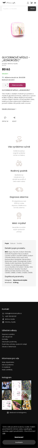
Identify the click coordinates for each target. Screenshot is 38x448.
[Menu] (35, 2)
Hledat (32, 9)
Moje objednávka (8, 362)
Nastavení (19, 437)
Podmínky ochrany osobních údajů (14, 344)
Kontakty (5, 339)
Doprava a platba (8, 334)
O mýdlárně (6, 367)
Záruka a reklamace (9, 347)
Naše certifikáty (7, 370)
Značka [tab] (19, 243)
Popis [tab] (7, 243)
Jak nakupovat (7, 337)
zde (3, 433)
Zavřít (14, 115)
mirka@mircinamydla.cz (13, 313)
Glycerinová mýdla (20, 280)
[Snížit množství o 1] (7, 86)
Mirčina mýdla (10, 319)
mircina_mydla (10, 322)
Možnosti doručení (8, 80)
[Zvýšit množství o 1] (7, 84)
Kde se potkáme (7, 365)
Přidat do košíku (17, 85)
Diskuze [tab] (12, 243)
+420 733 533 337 (10, 316)
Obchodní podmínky (9, 342)
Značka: (10, 64)
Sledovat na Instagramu (18, 412)
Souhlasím (19, 442)
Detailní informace (8, 109)
